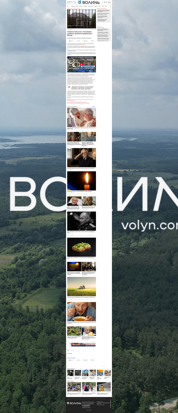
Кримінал (96, 6)
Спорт (100, 6)
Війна (77, 6)
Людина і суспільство (76, 8)
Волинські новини (69, 8)
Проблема (85, 6)
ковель (73, 350)
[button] (74, 1)
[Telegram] (108, 2)
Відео (106, 6)
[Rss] (110, 407)
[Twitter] (104, 2)
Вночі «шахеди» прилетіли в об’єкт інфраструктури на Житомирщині (78, 103)
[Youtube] (110, 2)
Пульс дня (73, 6)
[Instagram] (106, 2)
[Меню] (68, 6)
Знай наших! (90, 6)
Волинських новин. (82, 44)
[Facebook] (103, 2)
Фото (103, 6)
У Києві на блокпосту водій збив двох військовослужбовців (76, 102)
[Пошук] (110, 6)
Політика (80, 6)
